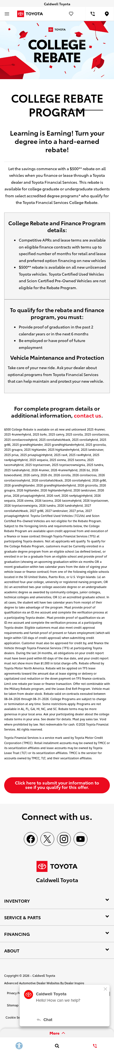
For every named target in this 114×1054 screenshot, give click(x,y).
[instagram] (64, 839)
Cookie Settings (17, 1017)
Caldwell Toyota (43, 975)
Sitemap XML (16, 1005)
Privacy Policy (16, 993)
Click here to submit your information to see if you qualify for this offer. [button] (57, 784)
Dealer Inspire (74, 983)
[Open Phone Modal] (93, 14)
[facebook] (31, 839)
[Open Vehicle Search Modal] (57, 1045)
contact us (87, 415)
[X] (47, 839)
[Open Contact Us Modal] (95, 1045)
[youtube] (80, 839)
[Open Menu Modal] (7, 14)
